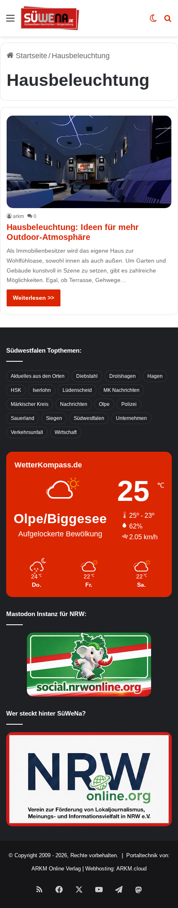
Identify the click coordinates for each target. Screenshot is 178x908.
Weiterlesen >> (33, 297)
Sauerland (22, 418)
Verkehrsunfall (27, 432)
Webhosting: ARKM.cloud (116, 868)
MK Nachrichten (121, 390)
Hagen (155, 376)
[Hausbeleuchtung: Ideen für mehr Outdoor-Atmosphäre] (89, 162)
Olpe (104, 404)
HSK (16, 390)
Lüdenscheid (77, 390)
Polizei (129, 404)
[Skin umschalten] (153, 21)
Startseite (30, 56)
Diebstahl (87, 376)
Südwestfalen (89, 418)
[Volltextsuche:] (168, 21)
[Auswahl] (10, 21)
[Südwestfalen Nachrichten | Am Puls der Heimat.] (50, 18)
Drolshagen (122, 376)
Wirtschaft (66, 432)
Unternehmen (131, 418)
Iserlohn (42, 390)
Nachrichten (73, 404)
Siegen (54, 418)
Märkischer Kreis (29, 404)
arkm (18, 216)
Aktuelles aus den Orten (38, 376)
